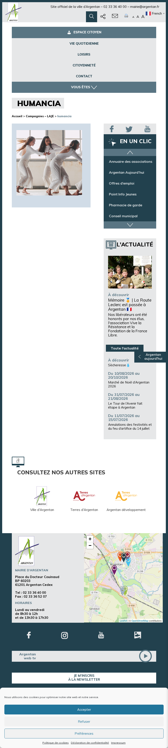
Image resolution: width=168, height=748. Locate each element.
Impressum (118, 742)
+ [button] (90, 539)
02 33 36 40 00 (115, 7)
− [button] (90, 545)
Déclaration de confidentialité (90, 742)
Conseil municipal (123, 216)
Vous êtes (80, 87)
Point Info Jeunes (122, 194)
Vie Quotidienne (84, 43)
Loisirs (84, 54)
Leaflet (123, 620)
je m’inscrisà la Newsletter (84, 677)
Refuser (84, 721)
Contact (84, 76)
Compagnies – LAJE (40, 116)
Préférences (84, 733)
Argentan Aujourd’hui (126, 172)
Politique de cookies (55, 742)
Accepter (84, 709)
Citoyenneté (84, 65)
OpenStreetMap (139, 620)
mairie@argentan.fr (144, 7)
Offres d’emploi (121, 183)
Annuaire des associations (130, 161)
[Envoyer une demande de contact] (115, 16)
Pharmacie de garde (125, 205)
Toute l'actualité (125, 348)
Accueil (17, 116)
